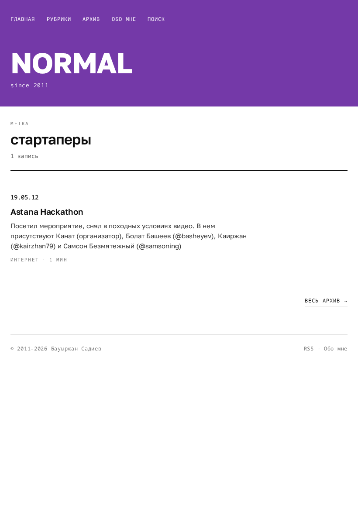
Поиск (156, 19)
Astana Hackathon (46, 211)
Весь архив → (326, 300)
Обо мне (124, 19)
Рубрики (59, 19)
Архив (91, 19)
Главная (22, 19)
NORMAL (70, 62)
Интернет (24, 259)
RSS (309, 348)
